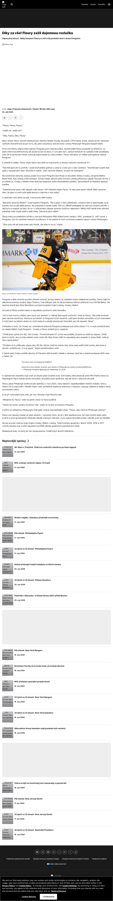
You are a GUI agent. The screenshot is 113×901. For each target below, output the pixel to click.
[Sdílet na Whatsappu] (4, 118)
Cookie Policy (25, 886)
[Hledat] (12, 4)
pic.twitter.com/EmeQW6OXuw (79, 367)
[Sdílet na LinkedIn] (15, 118)
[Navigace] (109, 4)
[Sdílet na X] (10, 118)
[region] (56, 888)
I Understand (48, 896)
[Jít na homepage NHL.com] (5, 4)
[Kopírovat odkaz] (21, 118)
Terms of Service (58, 891)
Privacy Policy (8, 886)
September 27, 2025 (57, 369)
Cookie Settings (69, 886)
